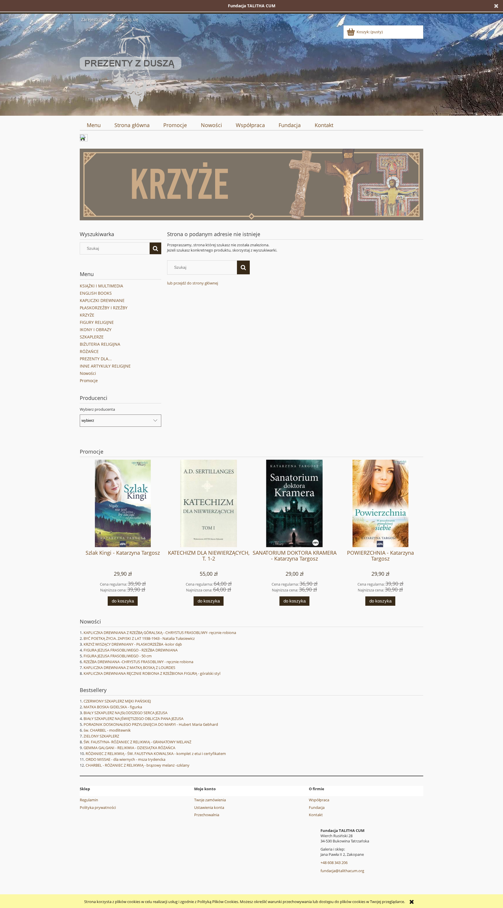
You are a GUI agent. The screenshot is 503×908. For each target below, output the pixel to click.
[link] (251, 184)
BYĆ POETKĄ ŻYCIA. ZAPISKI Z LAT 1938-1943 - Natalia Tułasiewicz (139, 638)
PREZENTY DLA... (96, 358)
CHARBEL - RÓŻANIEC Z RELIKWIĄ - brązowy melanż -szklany (137, 765)
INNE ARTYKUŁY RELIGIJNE (105, 366)
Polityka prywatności (98, 807)
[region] (251, 184)
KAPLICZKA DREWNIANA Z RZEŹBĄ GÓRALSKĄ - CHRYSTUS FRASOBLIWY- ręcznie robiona (160, 632)
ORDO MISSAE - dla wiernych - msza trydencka (125, 759)
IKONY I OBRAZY (95, 329)
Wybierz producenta (97, 409)
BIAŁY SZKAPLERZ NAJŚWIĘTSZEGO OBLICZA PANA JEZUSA (133, 718)
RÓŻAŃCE (89, 351)
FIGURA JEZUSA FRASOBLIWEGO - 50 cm (118, 655)
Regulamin (89, 799)
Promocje (89, 380)
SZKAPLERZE (92, 337)
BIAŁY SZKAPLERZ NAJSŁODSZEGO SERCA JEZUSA (125, 712)
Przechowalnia (206, 814)
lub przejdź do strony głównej (192, 283)
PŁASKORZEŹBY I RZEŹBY (103, 307)
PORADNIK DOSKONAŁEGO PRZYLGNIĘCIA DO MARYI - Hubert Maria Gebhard (151, 724)
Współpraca (319, 799)
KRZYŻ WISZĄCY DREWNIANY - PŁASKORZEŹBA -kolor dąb (133, 644)
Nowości (88, 373)
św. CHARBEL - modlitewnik (107, 730)
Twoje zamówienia (210, 799)
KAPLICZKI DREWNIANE (102, 300)
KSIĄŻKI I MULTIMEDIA (101, 286)
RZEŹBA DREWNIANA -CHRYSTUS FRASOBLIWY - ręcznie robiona (138, 661)
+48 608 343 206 (334, 862)
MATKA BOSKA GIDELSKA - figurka (113, 706)
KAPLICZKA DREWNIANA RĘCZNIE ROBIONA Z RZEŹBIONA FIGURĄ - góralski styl (152, 673)
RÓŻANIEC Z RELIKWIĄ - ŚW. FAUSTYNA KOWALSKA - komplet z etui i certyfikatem (156, 753)
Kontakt (316, 814)
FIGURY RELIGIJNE (97, 322)
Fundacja (317, 807)
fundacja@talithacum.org (342, 870)
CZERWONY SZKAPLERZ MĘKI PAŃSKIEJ (117, 701)
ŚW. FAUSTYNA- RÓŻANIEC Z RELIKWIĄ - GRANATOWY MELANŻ (137, 741)
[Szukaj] (155, 248)
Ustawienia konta (209, 807)
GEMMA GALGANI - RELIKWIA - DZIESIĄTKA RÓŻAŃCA (129, 747)
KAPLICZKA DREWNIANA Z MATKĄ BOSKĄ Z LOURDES (129, 667)
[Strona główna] (130, 68)
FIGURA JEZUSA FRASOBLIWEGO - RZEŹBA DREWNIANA (131, 650)
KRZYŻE (87, 315)
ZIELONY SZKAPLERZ (101, 736)
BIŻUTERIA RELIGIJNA (100, 344)
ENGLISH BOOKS (96, 293)
